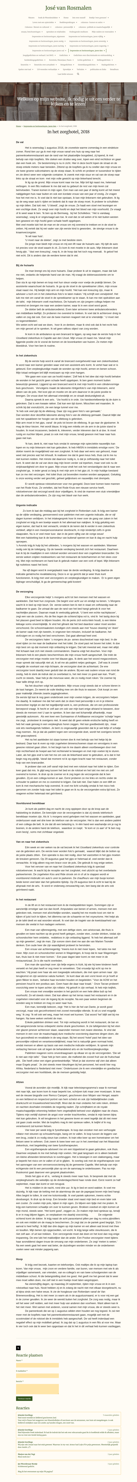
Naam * (19, 1360)
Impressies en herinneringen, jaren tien (40, 126)
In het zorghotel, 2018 (68, 126)
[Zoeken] (78, 73)
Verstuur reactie (24, 1399)
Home (18, 126)
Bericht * (20, 1381)
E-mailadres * (22, 1371)
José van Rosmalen (68, 8)
